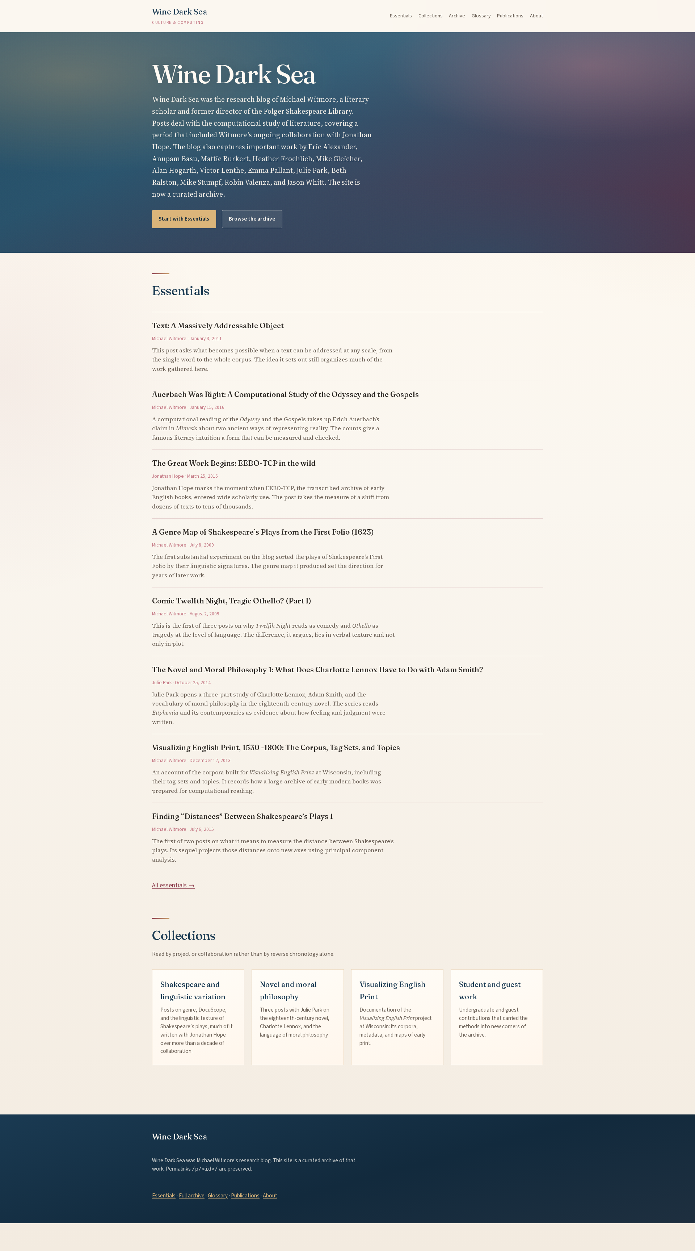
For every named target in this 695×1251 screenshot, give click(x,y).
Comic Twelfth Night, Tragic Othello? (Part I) (231, 600)
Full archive (192, 1196)
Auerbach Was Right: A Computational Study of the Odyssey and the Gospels (285, 394)
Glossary (481, 16)
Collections (430, 16)
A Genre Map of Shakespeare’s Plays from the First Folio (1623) (263, 531)
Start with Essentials (184, 219)
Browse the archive (252, 219)
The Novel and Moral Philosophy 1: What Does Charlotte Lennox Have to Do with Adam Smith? (317, 669)
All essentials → (173, 885)
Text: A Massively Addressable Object (218, 325)
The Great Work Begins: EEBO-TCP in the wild (234, 463)
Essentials (401, 16)
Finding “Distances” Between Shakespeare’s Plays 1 (242, 816)
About (536, 16)
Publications (510, 16)
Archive (457, 16)
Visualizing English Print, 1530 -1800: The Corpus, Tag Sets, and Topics (276, 747)
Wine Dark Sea (179, 16)
